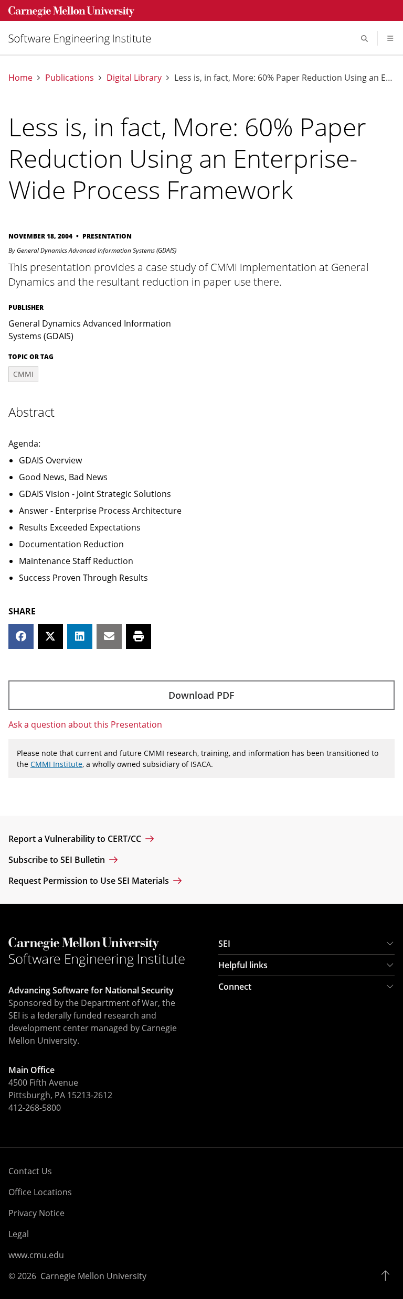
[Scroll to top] (388, 1276)
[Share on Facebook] (21, 636)
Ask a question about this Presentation (85, 724)
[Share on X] (50, 636)
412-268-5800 (34, 1107)
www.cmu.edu (36, 1255)
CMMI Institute (56, 764)
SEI (224, 943)
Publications (69, 77)
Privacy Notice (36, 1213)
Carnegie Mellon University (93, 1276)
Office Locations (40, 1192)
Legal (18, 1234)
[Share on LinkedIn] (79, 636)
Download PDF (201, 695)
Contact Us (30, 1171)
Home (20, 77)
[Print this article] (138, 636)
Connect (234, 986)
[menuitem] (84, 38)
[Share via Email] (109, 636)
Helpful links (243, 965)
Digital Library (134, 77)
